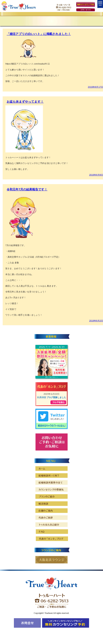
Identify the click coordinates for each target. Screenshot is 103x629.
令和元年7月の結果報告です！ (27, 189)
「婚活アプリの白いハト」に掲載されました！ (39, 33)
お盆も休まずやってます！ (25, 101)
